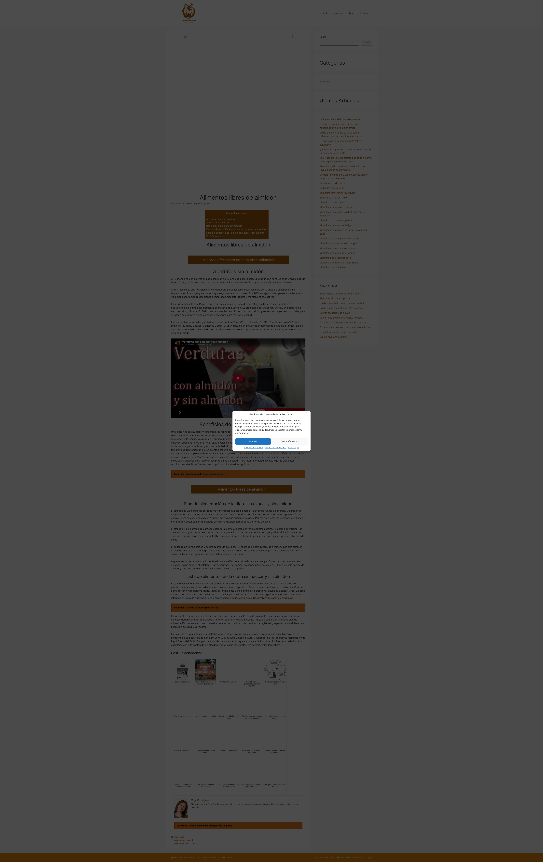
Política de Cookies (253, 447)
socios (289, 423)
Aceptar (253, 441)
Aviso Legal (293, 447)
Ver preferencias (290, 441)
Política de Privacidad (275, 447)
